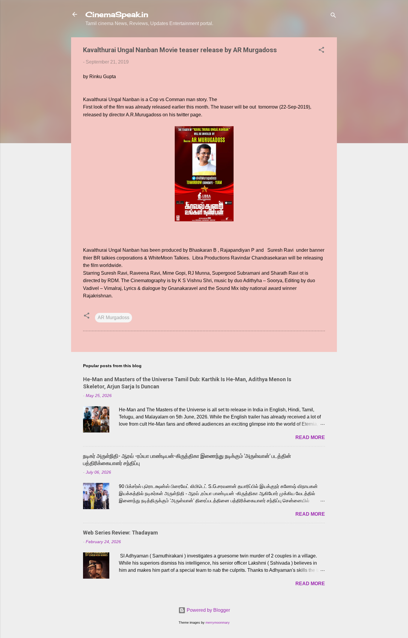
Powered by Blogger (207, 610)
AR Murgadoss (113, 317)
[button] (321, 50)
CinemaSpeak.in (116, 14)
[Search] (333, 16)
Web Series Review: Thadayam (120, 532)
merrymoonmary (217, 622)
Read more (310, 437)
